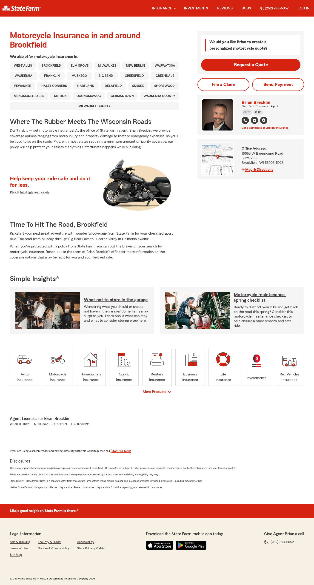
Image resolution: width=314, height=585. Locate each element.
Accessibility (85, 542)
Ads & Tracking (20, 542)
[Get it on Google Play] (191, 545)
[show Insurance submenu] (174, 8)
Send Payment (278, 84)
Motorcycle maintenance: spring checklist (260, 297)
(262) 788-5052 (276, 8)
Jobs (246, 8)
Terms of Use (19, 548)
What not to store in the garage (116, 300)
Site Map (16, 555)
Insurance (162, 8)
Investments (196, 8)
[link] (21, 8)
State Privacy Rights (91, 548)
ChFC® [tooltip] (247, 112)
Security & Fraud (49, 542)
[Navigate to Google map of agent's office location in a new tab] (263, 120)
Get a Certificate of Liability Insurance (265, 127)
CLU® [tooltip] (258, 112)
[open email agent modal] (254, 121)
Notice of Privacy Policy (54, 548)
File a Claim (223, 84)
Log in (303, 8)
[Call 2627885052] (245, 120)
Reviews (225, 8)
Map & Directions (259, 169)
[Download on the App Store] (160, 545)
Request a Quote (251, 64)
